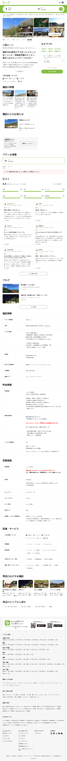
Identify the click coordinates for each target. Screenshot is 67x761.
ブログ (23, 39)
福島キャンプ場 (54, 639)
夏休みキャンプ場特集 (55, 708)
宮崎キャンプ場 (45, 671)
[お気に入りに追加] (15, 582)
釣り (46, 694)
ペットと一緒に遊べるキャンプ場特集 (27, 706)
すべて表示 (6, 220)
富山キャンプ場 (29, 649)
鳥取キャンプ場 (21, 664)
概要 (4, 39)
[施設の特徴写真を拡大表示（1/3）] (8, 93)
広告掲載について (22, 743)
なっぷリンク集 (6, 738)
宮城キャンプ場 (30, 639)
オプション (10, 166)
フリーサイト (42, 683)
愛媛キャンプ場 (61, 664)
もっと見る (19, 71)
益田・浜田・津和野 (40, 606)
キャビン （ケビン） (27, 683)
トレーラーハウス (50, 683)
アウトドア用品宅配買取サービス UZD (47, 722)
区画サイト (35, 683)
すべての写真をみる (54, 34)
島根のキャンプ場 (33, 14)
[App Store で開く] (41, 625)
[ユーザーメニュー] (61, 2)
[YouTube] (62, 733)
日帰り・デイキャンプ (7, 694)
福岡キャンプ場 (6, 671)
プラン (8, 39)
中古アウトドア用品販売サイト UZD (29, 722)
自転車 (31, 697)
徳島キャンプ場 (53, 664)
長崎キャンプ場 (21, 671)
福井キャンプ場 (45, 649)
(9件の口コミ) (32, 48)
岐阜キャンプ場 (6, 654)
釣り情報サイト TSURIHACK (40, 720)
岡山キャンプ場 (6, 664)
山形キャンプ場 (46, 639)
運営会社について (6, 733)
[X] (56, 733)
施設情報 (29, 39)
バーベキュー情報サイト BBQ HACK (11, 722)
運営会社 (8, 755)
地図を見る (22, 48)
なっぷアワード (22, 741)
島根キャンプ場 (29, 664)
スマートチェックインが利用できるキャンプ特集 (25, 708)
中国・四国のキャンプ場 (22, 14)
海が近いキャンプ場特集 (8, 708)
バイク (49, 694)
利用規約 (19, 755)
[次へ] (63, 59)
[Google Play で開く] (58, 625)
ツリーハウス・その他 (7, 685)
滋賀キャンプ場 (29, 659)
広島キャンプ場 (13, 664)
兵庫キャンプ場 (13, 659)
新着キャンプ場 (40, 706)
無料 (33, 694)
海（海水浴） (23, 694)
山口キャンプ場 (37, 664)
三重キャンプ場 (29, 654)
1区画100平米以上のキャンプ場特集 (53, 706)
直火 (35, 697)
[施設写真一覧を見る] (18, 27)
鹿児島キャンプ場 (54, 671)
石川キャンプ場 (37, 649)
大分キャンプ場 (37, 671)
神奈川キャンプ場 (14, 644)
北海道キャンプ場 (6, 639)
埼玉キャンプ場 (22, 644)
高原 (30, 694)
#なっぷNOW (21, 735)
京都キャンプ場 (21, 659)
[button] (17, 211)
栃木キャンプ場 (46, 644)
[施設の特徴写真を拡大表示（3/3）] (32, 93)
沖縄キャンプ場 (6, 673)
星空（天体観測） (18, 697)
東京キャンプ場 (6, 644)
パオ (61, 683)
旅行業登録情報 (56, 755)
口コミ (18, 39)
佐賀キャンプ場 (13, 671)
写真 (13, 39)
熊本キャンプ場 (29, 671)
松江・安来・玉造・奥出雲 (10, 606)
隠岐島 (50, 606)
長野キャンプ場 (13, 649)
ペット (38, 697)
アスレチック (26, 697)
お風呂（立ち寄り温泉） (8, 697)
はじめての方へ (6, 735)
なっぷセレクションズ (23, 733)
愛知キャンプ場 (21, 654)
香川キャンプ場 (45, 664)
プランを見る (52, 71)
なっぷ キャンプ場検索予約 (9, 14)
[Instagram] (51, 733)
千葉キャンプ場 (30, 644)
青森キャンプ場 (14, 639)
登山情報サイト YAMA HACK (26, 720)
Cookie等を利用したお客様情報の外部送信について (42, 755)
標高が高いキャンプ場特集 (8, 711)
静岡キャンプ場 (13, 654)
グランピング (16, 685)
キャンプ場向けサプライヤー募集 (25, 749)
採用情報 (13, 755)
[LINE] (54, 733)
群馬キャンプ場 (54, 644)
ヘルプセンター (37, 733)
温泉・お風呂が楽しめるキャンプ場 (10, 706)
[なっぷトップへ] (6, 2)
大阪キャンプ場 (6, 659)
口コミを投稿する (57, 184)
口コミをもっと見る (52, 67)
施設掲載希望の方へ (23, 746)
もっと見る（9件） (33, 273)
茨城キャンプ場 (38, 644)
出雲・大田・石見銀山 (26, 606)
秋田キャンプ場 (38, 639)
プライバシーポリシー (28, 755)
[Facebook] (59, 733)
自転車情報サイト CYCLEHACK (56, 720)
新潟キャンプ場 (21, 649)
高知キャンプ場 (6, 666)
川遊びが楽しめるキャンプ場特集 (22, 711)
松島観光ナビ (5, 725)
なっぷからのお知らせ (7, 741)
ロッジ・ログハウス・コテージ (9, 683)
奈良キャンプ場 (37, 659)
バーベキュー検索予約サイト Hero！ (18, 725)
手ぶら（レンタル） (39, 694)
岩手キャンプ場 (22, 639)
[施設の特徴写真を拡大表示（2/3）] (20, 93)
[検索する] (61, 9)
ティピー (57, 683)
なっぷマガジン (22, 738)
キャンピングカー (55, 694)
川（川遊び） (16, 694)
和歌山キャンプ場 (46, 659)
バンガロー (19, 683)
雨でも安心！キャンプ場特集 (43, 708)
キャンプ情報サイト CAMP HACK (10, 720)
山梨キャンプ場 (6, 649)
